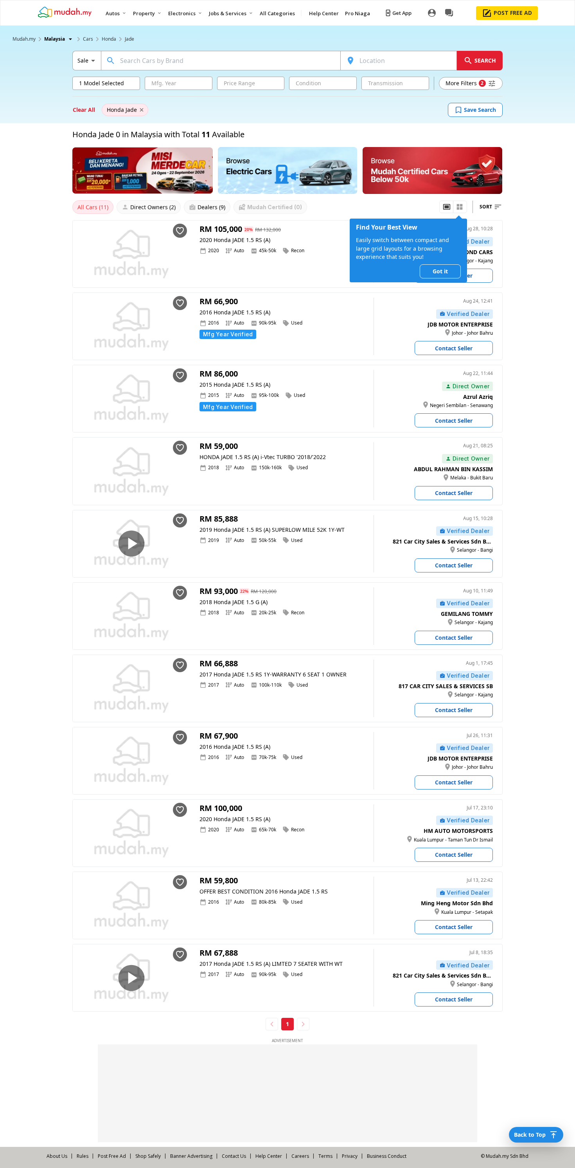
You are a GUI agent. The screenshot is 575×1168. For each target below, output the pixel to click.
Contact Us (234, 1156)
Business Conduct (386, 1156)
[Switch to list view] (446, 207)
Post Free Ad (112, 1156)
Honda (109, 39)
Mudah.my (24, 39)
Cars (88, 39)
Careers (300, 1156)
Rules (82, 1156)
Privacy (350, 1156)
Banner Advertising (191, 1156)
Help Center (268, 1156)
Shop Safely (148, 1156)
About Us (57, 1156)
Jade (129, 39)
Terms (325, 1156)
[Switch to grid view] (459, 207)
